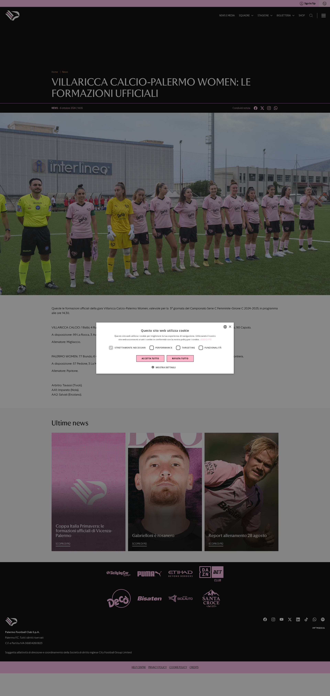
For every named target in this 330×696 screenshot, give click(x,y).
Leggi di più (206, 339)
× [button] (230, 326)
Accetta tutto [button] (150, 358)
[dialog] (165, 348)
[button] (165, 367)
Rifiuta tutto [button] (180, 358)
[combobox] (225, 326)
